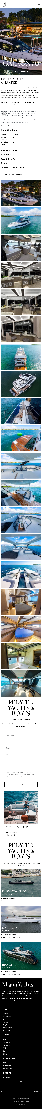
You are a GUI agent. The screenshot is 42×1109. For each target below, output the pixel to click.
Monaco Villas (29, 1091)
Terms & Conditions (21, 1101)
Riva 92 (7, 965)
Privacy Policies (21, 1105)
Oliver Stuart (17, 827)
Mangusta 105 (12, 928)
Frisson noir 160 (14, 891)
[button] (39, 4)
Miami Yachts (17, 985)
